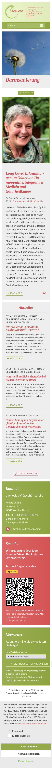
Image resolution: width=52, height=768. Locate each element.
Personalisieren (25, 761)
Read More (16, 293)
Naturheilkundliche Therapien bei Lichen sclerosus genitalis (26, 378)
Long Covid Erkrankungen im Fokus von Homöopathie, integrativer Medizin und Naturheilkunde (25, 182)
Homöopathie (36, 201)
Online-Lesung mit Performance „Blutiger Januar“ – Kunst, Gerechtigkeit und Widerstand (25, 423)
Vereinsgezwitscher (18, 322)
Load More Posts (27, 473)
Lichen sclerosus (29, 372)
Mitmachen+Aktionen (31, 319)
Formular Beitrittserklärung (26, 529)
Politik (34, 415)
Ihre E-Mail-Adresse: (16, 652)
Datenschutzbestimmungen (33, 723)
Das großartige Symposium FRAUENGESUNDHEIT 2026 (22, 328)
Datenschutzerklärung (16, 677)
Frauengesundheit (21, 201)
